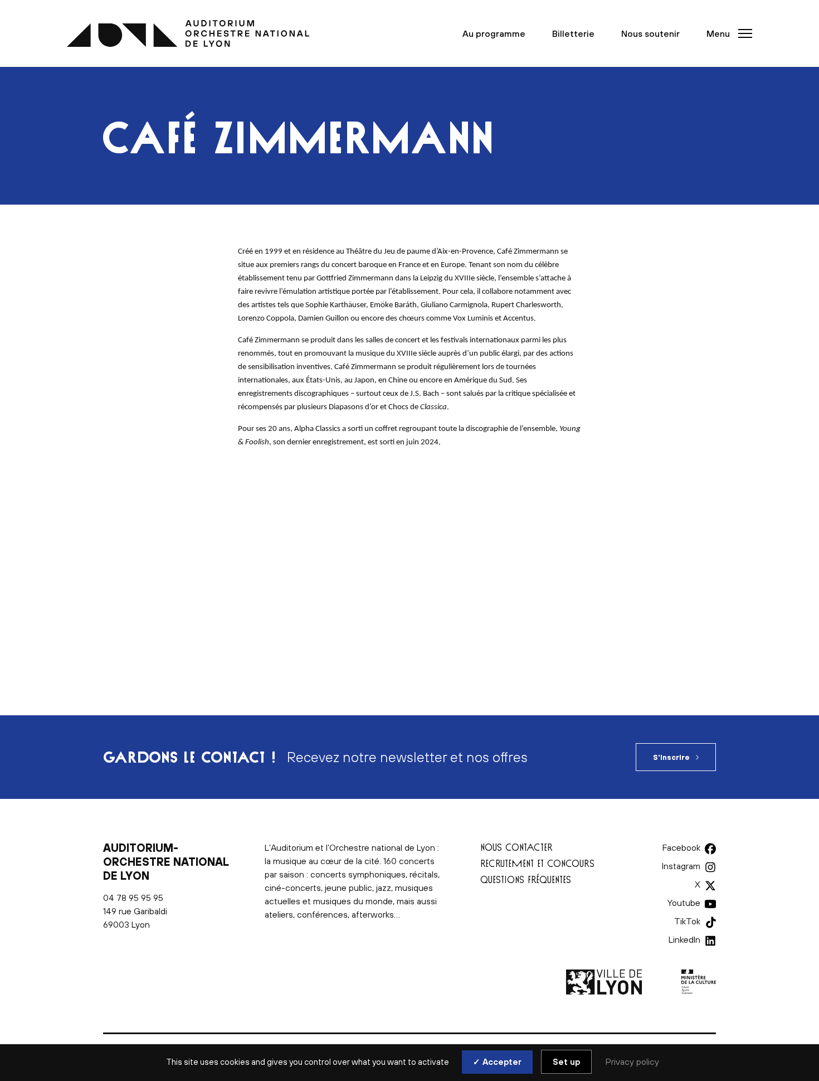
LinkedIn (684, 939)
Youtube (683, 903)
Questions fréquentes (525, 879)
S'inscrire (671, 757)
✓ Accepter (497, 1062)
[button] (726, 33)
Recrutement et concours (537, 863)
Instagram (681, 866)
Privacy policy (632, 1061)
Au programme (493, 33)
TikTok (687, 921)
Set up (566, 1062)
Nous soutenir (650, 33)
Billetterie (573, 33)
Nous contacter (516, 847)
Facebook (681, 847)
